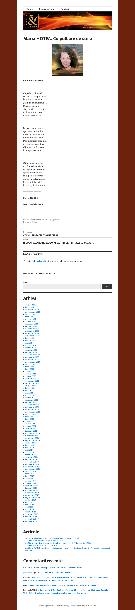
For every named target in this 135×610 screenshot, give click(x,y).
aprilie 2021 (30, 424)
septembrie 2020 (32, 440)
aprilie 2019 (30, 481)
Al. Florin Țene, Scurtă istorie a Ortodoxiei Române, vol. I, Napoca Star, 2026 (58, 543)
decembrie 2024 (32, 329)
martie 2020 (30, 455)
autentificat (43, 261)
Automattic (91, 605)
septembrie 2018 (32, 497)
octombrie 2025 (32, 310)
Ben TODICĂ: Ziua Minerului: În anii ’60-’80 (44, 541)
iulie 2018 (29, 502)
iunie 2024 (29, 340)
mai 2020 (29, 450)
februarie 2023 (31, 378)
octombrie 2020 (32, 438)
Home (29, 9)
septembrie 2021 (32, 412)
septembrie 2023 (32, 362)
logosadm (55, 219)
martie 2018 (30, 512)
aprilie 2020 (30, 452)
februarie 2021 (31, 428)
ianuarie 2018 (31, 516)
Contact (65, 9)
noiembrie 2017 (32, 521)
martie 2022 (30, 398)
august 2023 (30, 364)
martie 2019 (30, 483)
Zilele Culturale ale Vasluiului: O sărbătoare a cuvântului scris (52, 538)
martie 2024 (30, 348)
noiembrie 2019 (32, 464)
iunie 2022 (29, 390)
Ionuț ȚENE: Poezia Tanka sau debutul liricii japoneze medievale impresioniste (63, 585)
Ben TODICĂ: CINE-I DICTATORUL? (41, 545)
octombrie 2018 (32, 495)
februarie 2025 (31, 324)
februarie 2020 (31, 457)
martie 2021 (30, 426)
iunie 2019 (29, 476)
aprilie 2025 (30, 319)
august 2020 (30, 443)
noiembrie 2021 (32, 407)
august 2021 (30, 414)
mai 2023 (29, 371)
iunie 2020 (29, 447)
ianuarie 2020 (31, 459)
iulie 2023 (29, 367)
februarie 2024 (31, 350)
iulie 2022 (29, 388)
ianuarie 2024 (31, 352)
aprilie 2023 (30, 374)
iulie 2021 (29, 417)
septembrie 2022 (32, 383)
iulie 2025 (29, 317)
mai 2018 (29, 507)
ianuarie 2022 (31, 402)
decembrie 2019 (32, 462)
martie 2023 (30, 376)
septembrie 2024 (32, 336)
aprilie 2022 (30, 395)
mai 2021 (29, 421)
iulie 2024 (29, 338)
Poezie (34, 222)
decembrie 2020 (32, 433)
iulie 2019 (29, 474)
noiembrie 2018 (32, 493)
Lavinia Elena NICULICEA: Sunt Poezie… (66, 568)
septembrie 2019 (32, 469)
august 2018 (30, 500)
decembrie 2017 (32, 519)
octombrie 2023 (32, 359)
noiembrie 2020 (32, 436)
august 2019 (30, 471)
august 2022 (30, 386)
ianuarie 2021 (31, 431)
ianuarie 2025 (31, 326)
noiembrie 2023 (32, 357)
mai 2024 (29, 343)
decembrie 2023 (32, 355)
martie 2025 (30, 321)
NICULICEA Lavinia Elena (34, 568)
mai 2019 (29, 478)
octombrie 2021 (32, 409)
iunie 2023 (29, 369)
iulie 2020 (29, 445)
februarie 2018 (31, 514)
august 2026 (30, 305)
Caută (25, 283)
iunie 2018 (29, 505)
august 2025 (30, 314)
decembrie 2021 (32, 405)
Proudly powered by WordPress (53, 605)
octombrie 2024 (32, 333)
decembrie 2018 (32, 490)
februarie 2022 (31, 400)
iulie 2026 (29, 307)
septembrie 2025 (32, 312)
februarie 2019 (31, 486)
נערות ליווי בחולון (28, 572)
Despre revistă (46, 9)
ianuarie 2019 (31, 488)
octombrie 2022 (32, 381)
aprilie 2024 (30, 345)
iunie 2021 (29, 419)
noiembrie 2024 (32, 331)
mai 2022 (29, 393)
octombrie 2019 (32, 467)
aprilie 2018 (30, 509)
